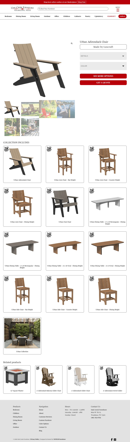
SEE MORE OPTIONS (103, 76)
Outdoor (47, 16)
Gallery (122, 16)
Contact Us (43, 427)
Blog (40, 431)
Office (57, 16)
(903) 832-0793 (96, 418)
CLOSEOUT (111, 16)
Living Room (35, 16)
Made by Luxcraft (103, 46)
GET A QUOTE (103, 82)
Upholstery (99, 16)
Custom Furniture (45, 420)
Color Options (44, 424)
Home (41, 410)
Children (66, 16)
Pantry (87, 16)
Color (84, 66)
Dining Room (21, 16)
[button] (71, 43)
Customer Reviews (45, 417)
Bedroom (8, 16)
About (41, 413)
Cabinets (77, 16)
